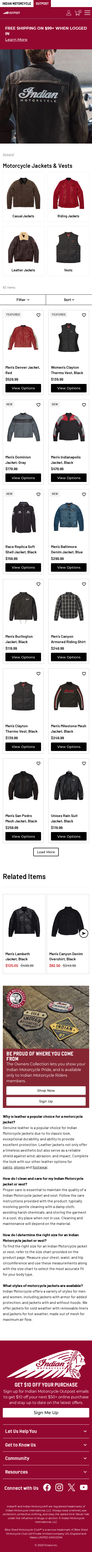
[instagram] (59, 1490)
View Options (23, 388)
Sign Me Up (46, 1412)
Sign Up (46, 1101)
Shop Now (46, 1090)
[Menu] (87, 13)
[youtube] (84, 1490)
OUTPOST (42, 3)
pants (7, 1167)
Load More (46, 852)
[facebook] (47, 1490)
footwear (40, 1167)
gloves (19, 1167)
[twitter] (71, 1490)
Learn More (16, 39)
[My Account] (68, 13)
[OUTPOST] (11, 12)
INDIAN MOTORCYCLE (16, 3)
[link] (46, 1431)
